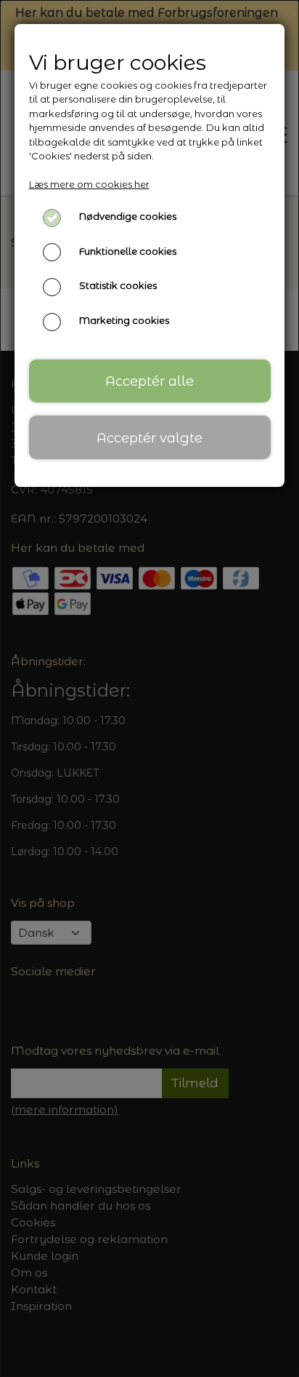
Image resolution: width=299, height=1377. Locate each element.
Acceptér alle (149, 381)
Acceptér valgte (149, 437)
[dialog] (149, 688)
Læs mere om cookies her (89, 184)
